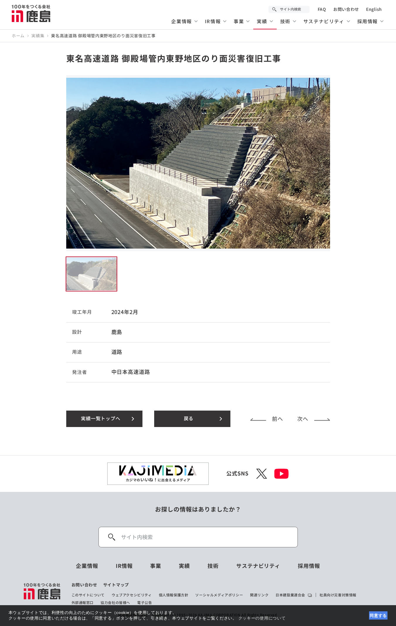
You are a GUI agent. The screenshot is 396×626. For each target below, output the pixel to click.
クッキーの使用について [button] (262, 618)
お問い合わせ (346, 9)
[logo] (42, 594)
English (374, 9)
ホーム (18, 36)
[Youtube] (281, 474)
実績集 (37, 36)
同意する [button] (378, 615)
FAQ (322, 9)
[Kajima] (31, 13)
